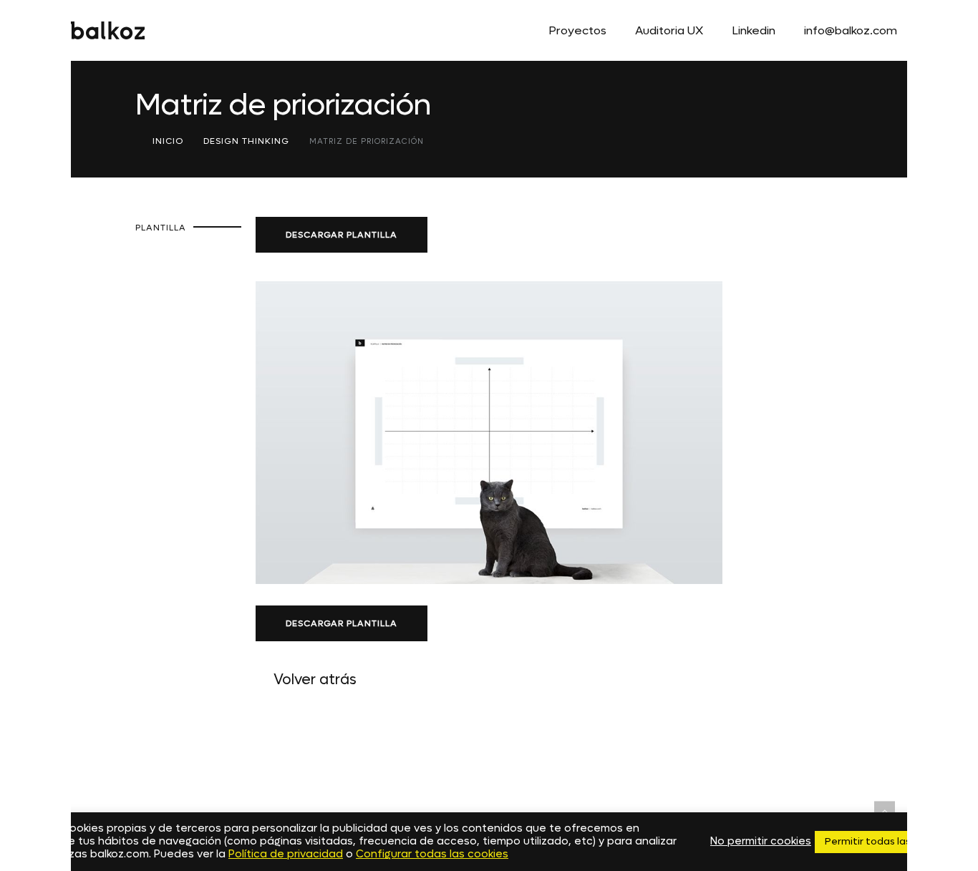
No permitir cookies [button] (760, 841)
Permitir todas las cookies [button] (887, 841)
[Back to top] (884, 811)
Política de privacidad (285, 854)
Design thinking (246, 141)
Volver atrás (315, 680)
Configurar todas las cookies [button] (432, 854)
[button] (341, 235)
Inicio (167, 141)
